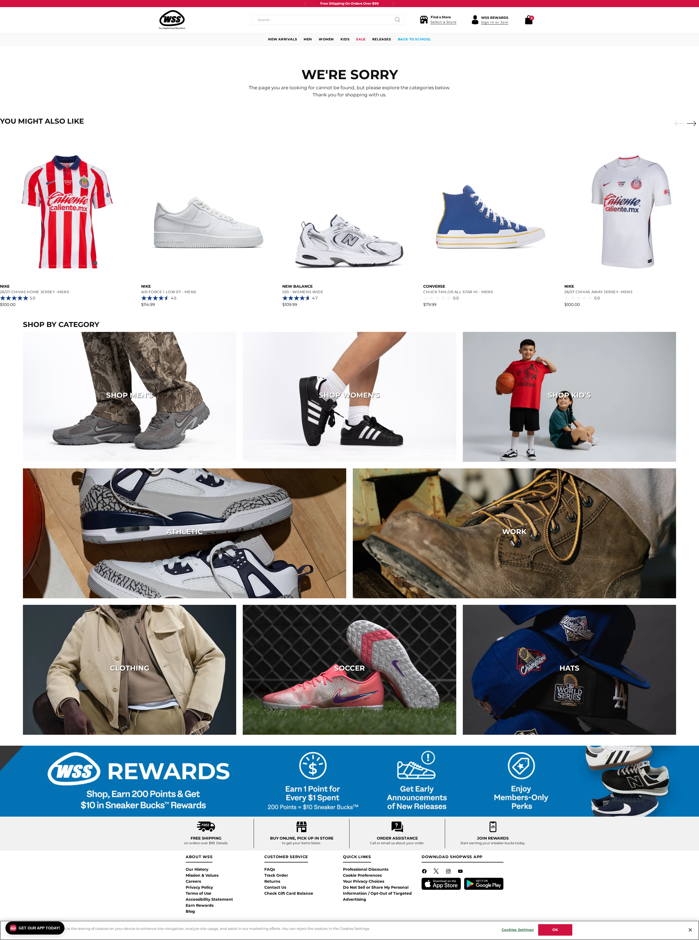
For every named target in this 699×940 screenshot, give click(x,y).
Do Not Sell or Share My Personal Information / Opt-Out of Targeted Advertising (377, 893)
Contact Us (275, 887)
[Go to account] (475, 19)
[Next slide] (693, 123)
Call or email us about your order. (397, 843)
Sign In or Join (494, 22)
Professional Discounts (365, 869)
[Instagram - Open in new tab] (449, 872)
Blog (190, 911)
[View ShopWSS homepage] (172, 19)
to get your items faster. (301, 843)
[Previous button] (306, 3)
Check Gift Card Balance (288, 893)
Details (221, 843)
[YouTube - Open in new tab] (461, 872)
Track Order (276, 875)
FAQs (269, 869)
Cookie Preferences (362, 875)
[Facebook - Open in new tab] (425, 872)
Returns (272, 881)
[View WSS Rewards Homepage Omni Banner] (349, 781)
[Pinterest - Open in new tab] (437, 872)
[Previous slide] (678, 124)
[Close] (690, 930)
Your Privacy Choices (363, 881)
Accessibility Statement (209, 899)
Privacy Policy (199, 887)
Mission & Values (202, 875)
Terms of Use (198, 893)
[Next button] (393, 3)
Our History (197, 869)
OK (555, 929)
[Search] (397, 19)
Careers (193, 881)
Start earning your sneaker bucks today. (493, 843)
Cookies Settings (518, 929)
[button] (438, 19)
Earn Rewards (200, 905)
